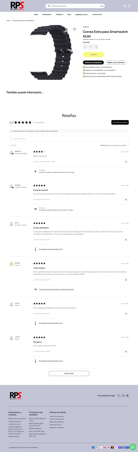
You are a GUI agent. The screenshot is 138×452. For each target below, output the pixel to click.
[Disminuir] (85, 46)
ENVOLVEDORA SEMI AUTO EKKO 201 (36, 425)
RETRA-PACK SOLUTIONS (17, 418)
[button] (46, 122)
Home (8, 20)
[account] (124, 6)
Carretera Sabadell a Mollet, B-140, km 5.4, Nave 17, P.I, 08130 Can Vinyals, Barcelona (16, 430)
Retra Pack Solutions (30, 447)
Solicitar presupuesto (93, 62)
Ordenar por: (105, 145)
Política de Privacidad (56, 427)
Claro (102, 6)
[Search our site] (49, 6)
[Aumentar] (96, 46)
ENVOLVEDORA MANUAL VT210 (37, 420)
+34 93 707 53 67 (14, 424)
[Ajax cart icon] (129, 6)
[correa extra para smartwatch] (74, 29)
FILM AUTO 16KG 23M (36, 431)
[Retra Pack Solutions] (17, 6)
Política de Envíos (55, 425)
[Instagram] (123, 395)
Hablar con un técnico (115, 62)
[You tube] (127, 395)
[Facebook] (118, 395)
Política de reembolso (56, 422)
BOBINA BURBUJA (35, 428)
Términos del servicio (56, 419)
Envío (96, 39)
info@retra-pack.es (14, 421)
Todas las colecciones (56, 416)
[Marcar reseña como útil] (126, 161)
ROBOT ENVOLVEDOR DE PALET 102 (37, 435)
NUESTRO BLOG (13, 436)
